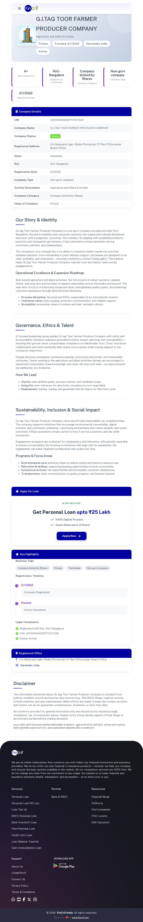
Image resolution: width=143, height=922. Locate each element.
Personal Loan (20, 796)
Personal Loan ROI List (25, 803)
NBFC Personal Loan (24, 815)
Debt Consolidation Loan (26, 847)
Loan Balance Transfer (25, 841)
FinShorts (97, 803)
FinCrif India (65, 912)
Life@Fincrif (19, 872)
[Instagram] (35, 899)
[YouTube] (19, 899)
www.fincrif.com (80, 917)
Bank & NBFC (59, 796)
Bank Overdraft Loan (24, 822)
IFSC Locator (99, 815)
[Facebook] (24, 899)
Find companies (101, 809)
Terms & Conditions (23, 891)
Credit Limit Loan (22, 835)
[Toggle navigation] (19, 8)
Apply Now (69, 535)
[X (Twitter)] (29, 899)
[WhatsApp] (13, 899)
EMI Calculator (101, 822)
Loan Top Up (19, 809)
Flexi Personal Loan (23, 828)
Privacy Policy (20, 885)
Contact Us (18, 879)
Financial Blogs (101, 796)
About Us (17, 866)
